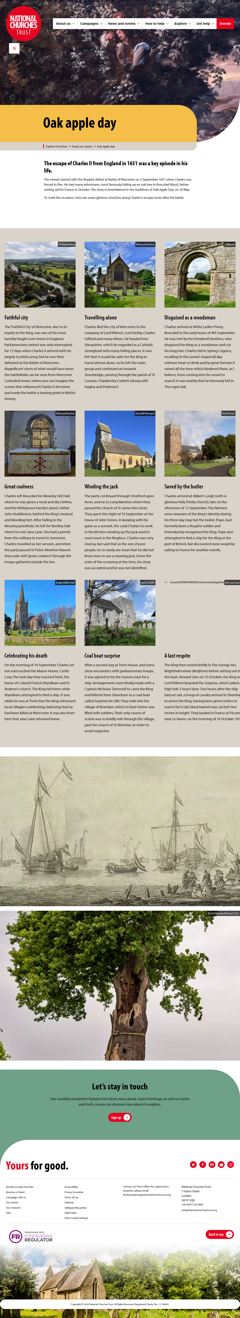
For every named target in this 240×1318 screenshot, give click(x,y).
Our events (12, 1202)
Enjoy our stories (82, 146)
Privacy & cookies (73, 1192)
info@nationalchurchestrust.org (199, 1210)
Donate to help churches (19, 1187)
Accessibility (71, 1187)
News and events (122, 23)
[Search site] (14, 48)
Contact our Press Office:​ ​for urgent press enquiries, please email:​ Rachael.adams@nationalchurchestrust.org (147, 1190)
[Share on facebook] (202, 1164)
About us (63, 23)
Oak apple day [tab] (106, 146)
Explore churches (56, 146)
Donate (225, 23)
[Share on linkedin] (212, 1164)
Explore (180, 23)
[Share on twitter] (193, 1164)
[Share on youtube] (221, 1164)
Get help (203, 23)
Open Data (70, 1212)
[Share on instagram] (230, 1164)
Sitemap (69, 1202)
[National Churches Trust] (23, 23)
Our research (13, 1207)
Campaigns (89, 23)
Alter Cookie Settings (76, 1218)
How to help (154, 23)
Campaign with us (16, 1197)
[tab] (58, 146)
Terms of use (71, 1197)
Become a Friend (15, 1192)
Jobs (8, 1212)
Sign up (116, 1117)
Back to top (216, 1234)
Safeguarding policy (75, 1207)
